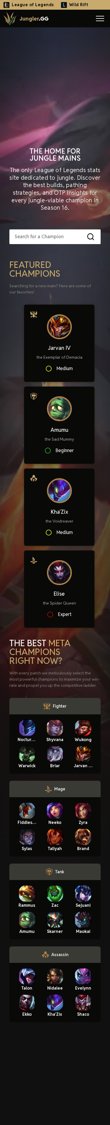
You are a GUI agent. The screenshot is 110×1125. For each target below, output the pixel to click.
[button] (100, 18)
